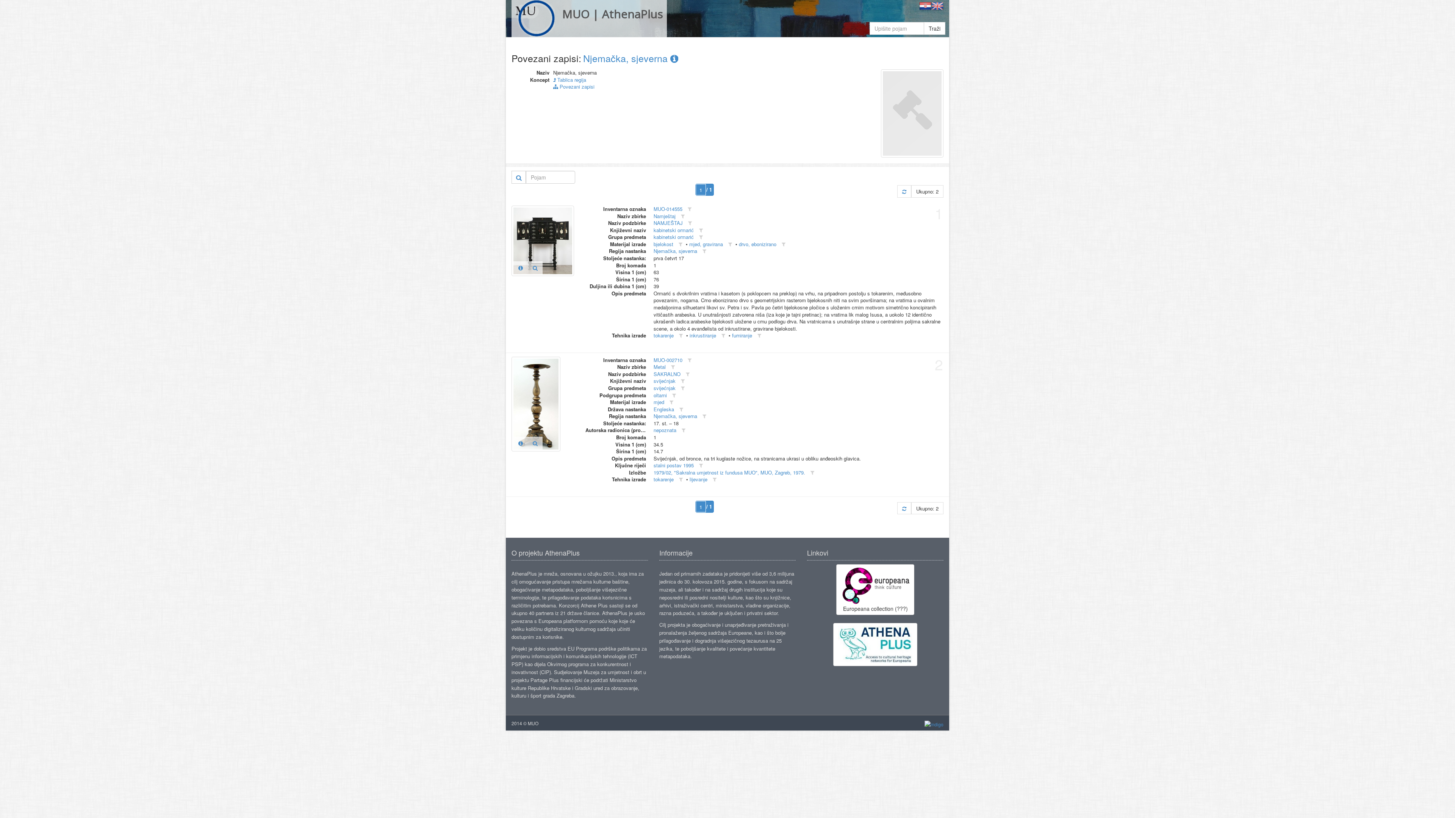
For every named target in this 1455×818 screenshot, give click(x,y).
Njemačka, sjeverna (626, 58)
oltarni (660, 395)
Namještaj (665, 216)
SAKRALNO (667, 374)
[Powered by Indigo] (934, 723)
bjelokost (663, 244)
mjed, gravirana (706, 244)
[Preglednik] (535, 267)
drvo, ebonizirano (757, 244)
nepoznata (665, 430)
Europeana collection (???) (875, 608)
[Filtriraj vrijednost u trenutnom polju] (689, 209)
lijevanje (698, 479)
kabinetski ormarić (674, 230)
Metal (660, 366)
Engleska (664, 409)
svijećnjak (665, 380)
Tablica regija (571, 79)
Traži (934, 28)
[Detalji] (520, 267)
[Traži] (519, 177)
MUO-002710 (668, 360)
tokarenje (664, 335)
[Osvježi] (904, 191)
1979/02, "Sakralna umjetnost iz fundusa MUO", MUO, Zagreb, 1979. (729, 472)
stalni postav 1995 (674, 465)
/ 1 (709, 189)
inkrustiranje (703, 335)
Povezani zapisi (576, 86)
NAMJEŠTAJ (668, 222)
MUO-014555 (668, 208)
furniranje (742, 335)
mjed (659, 402)
